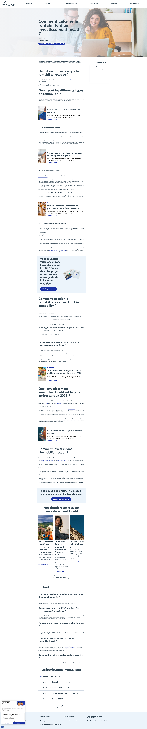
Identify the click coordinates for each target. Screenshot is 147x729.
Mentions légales (69, 716)
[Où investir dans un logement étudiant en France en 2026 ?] (62, 527)
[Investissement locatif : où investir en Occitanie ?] (45, 527)
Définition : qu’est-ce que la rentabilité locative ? (99, 67)
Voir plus (61, 706)
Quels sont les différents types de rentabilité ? (98, 70)
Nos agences (44, 721)
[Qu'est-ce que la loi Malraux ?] (77, 527)
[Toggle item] (41, 677)
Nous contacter (134, 3)
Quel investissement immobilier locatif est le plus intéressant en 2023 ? (99, 76)
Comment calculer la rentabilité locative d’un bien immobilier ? (99, 73)
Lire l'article (53, 119)
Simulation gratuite (71, 3)
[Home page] (9, 4)
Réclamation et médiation (72, 721)
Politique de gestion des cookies (50, 724)
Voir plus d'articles (61, 577)
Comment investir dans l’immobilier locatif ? (98, 79)
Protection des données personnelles (94, 717)
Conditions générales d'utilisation (97, 721)
